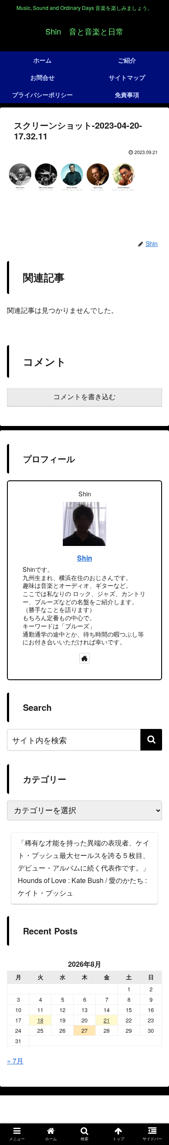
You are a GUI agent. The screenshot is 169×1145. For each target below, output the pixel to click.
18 (40, 1020)
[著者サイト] (84, 658)
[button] (151, 740)
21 (107, 1020)
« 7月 (15, 1061)
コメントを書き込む (84, 397)
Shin (84, 558)
